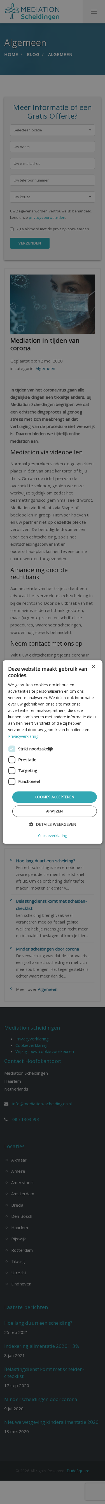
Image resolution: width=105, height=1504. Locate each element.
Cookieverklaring (52, 835)
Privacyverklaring (23, 736)
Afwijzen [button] (54, 811)
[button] (52, 824)
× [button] (93, 667)
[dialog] (52, 752)
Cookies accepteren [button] (54, 796)
